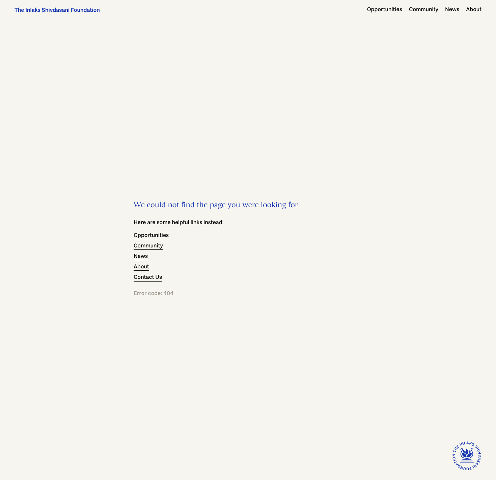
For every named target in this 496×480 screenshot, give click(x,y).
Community (423, 9)
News (452, 9)
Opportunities (384, 9)
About (473, 9)
